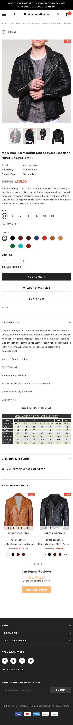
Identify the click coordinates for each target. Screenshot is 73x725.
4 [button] (41, 564)
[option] (36, 81)
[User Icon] (58, 14)
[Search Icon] (13, 14)
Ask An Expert (36, 469)
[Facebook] (5, 661)
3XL (52, 216)
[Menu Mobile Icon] (4, 14)
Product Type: (9, 174)
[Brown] (18, 554)
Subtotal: (6, 267)
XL (36, 216)
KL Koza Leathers (54, 539)
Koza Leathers (36, 14)
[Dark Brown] (23, 554)
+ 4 (26, 528)
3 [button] (38, 564)
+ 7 (28, 554)
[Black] (13, 554)
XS (4, 216)
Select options (18, 533)
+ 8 (65, 554)
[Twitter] (13, 661)
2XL (44, 216)
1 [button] (31, 564)
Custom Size (9, 223)
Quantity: (7, 254)
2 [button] (35, 564)
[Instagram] (22, 661)
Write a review (36, 590)
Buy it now (36, 299)
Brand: (5, 165)
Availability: (8, 169)
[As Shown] (8, 554)
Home (5, 23)
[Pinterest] (31, 661)
